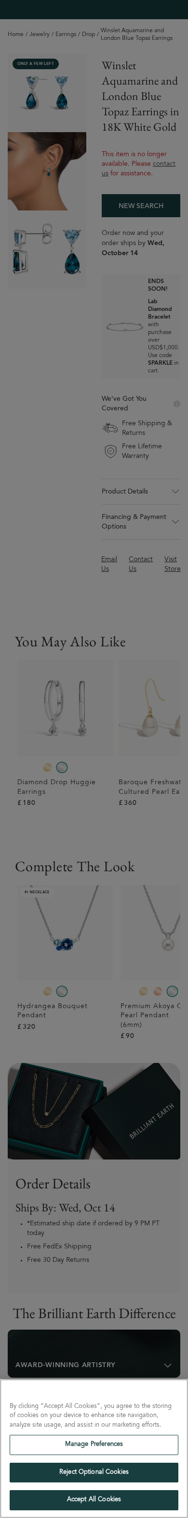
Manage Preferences (94, 1445)
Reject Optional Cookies (94, 1472)
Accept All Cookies (94, 1500)
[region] (94, 1448)
